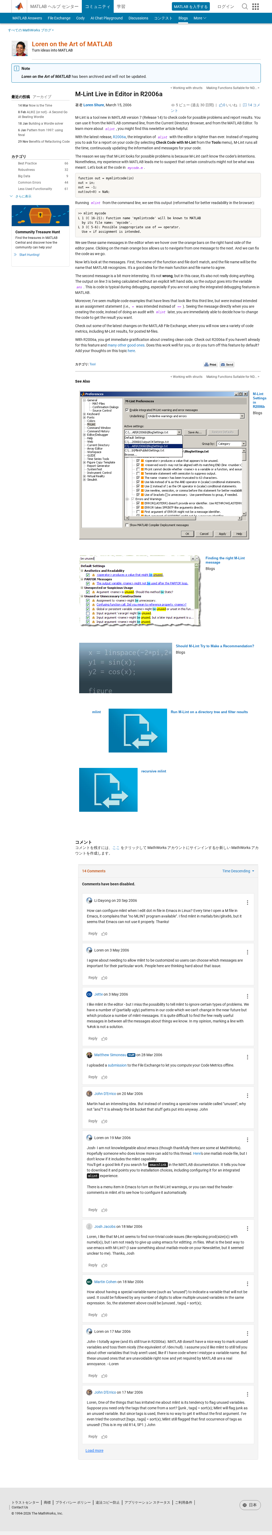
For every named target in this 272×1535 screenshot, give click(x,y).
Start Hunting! (29, 255)
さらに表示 (23, 196)
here (131, 351)
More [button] (198, 18)
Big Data (43, 176)
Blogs (183, 18)
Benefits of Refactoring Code (49, 141)
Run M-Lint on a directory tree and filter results (209, 712)
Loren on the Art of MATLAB (72, 44)
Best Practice (43, 163)
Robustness (43, 170)
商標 (47, 1502)
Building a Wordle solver (46, 123)
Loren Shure (93, 105)
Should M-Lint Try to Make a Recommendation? (215, 646)
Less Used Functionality (43, 189)
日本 (252, 1505)
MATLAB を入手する (191, 7)
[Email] (227, 364)
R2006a (119, 137)
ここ (116, 847)
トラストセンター (25, 1502)
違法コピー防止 (108, 1502)
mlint (96, 712)
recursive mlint (153, 771)
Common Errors (43, 182)
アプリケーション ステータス (147, 1502)
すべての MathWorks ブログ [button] (29, 30)
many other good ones (126, 345)
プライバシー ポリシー (73, 1502)
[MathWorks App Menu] (255, 6)
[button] (245, 6)
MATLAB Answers (27, 18)
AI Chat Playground (107, 18)
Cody (80, 18)
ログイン (227, 8)
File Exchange (59, 18)
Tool (93, 364)
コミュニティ (97, 6)
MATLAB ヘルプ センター (54, 6)
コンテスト (163, 18)
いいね (230, 105)
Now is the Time (40, 105)
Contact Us (20, 1507)
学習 (121, 6)
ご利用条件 (183, 1502)
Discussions (138, 18)
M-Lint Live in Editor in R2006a (119, 94)
